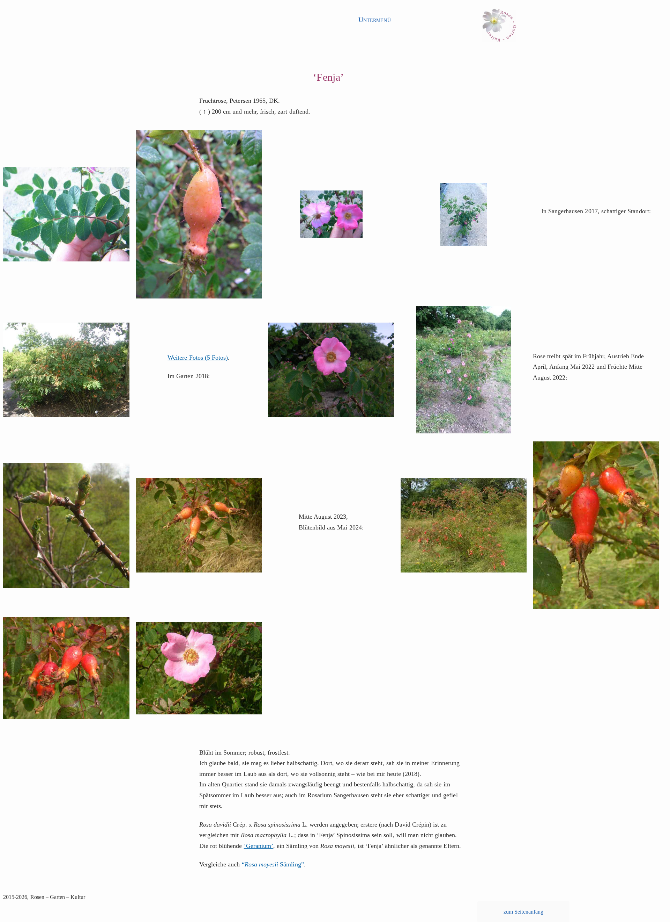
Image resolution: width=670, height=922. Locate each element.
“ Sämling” (273, 864)
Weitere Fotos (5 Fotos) (198, 357)
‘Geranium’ (259, 845)
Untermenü (374, 19)
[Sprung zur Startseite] (499, 27)
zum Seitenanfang (523, 912)
